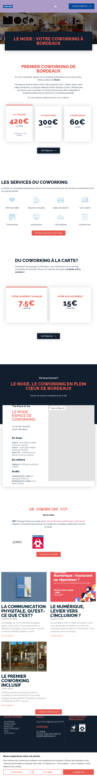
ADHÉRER (9, 721)
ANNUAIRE (10, 724)
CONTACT (9, 733)
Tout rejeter (47, 772)
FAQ (6, 731)
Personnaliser (16, 772)
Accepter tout (78, 772)
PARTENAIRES (11, 728)
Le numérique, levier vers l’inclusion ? (67, 611)
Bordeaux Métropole (75, 521)
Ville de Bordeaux (54, 521)
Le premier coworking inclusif (15, 681)
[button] (55, 6)
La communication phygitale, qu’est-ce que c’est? (23, 611)
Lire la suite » (7, 635)
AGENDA (8, 726)
